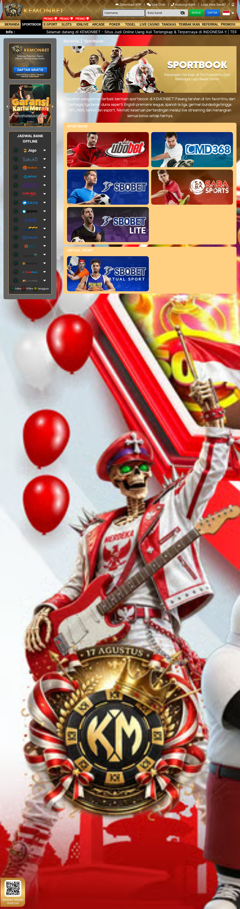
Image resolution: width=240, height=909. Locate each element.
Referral (210, 24)
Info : (10, 32)
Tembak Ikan (189, 24)
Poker (114, 24)
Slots (66, 24)
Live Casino (149, 24)
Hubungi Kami (185, 4)
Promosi (228, 24)
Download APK (130, 4)
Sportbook (31, 24)
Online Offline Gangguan (31, 288)
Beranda (12, 24)
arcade (98, 24)
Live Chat (158, 4)
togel (130, 24)
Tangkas (169, 24)
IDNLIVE (82, 24)
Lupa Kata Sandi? (214, 4)
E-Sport (50, 24)
